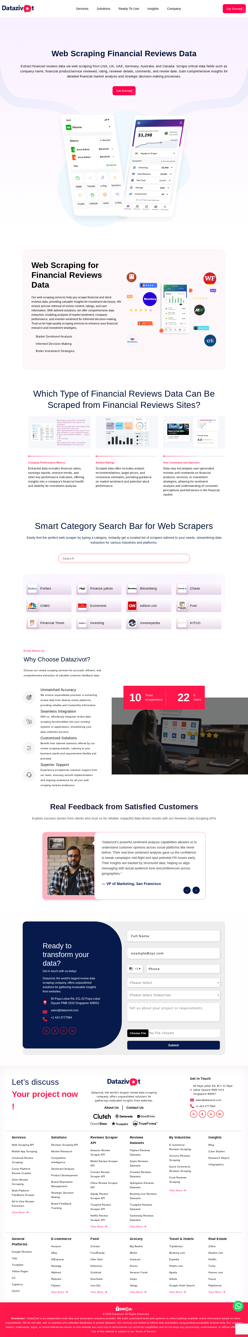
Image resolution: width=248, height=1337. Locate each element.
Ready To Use (129, 9)
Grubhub (95, 1272)
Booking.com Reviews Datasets (143, 1196)
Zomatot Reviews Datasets (140, 1174)
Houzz (212, 1278)
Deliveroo (96, 1265)
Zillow (212, 1246)
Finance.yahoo (101, 588)
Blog (211, 1144)
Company (174, 9)
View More (19, 1212)
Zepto (133, 1278)
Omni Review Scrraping (20, 1181)
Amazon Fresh (139, 1272)
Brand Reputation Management (62, 1184)
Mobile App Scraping (24, 1151)
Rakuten (56, 1278)
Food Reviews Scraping (178, 1179)
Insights (153, 9)
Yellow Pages (20, 1271)
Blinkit (133, 1252)
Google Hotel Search (182, 1285)
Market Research (61, 1151)
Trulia (211, 1265)
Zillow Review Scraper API (104, 1185)
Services (82, 9)
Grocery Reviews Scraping (179, 1158)
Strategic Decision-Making (63, 1195)
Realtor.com (215, 1252)
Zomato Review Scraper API (100, 1174)
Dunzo (134, 1265)
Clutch (16, 1290)
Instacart (135, 1259)
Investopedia (150, 623)
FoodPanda (97, 1252)
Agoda (173, 1272)
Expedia (174, 1259)
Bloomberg (148, 588)
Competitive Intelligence (58, 1160)
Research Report (218, 1157)
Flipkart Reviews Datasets (140, 1152)
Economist (98, 606)
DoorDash (96, 1278)
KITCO (195, 623)
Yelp (14, 1258)
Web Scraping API (23, 1144)
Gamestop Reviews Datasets (142, 1217)
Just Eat (95, 1285)
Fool (193, 606)
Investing (97, 623)
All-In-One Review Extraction (23, 1203)
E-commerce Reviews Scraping (180, 1147)
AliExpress (57, 1259)
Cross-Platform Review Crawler (21, 1171)
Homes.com (215, 1272)
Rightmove (215, 1285)
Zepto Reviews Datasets (139, 1163)
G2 (13, 1277)
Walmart (56, 1272)
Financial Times (52, 623)
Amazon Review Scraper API (100, 1152)
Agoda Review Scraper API (99, 1196)
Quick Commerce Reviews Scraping (180, 1168)
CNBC (45, 606)
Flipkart (55, 1285)
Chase (195, 588)
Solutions (103, 9)
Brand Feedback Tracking (61, 1205)
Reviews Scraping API (64, 1144)
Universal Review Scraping (22, 1160)
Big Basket (136, 1246)
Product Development (64, 1175)
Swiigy (134, 1285)
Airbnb (173, 1278)
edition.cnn (148, 606)
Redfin (212, 1259)
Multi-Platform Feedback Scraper (23, 1192)
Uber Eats (96, 1259)
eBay (54, 1252)
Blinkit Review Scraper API (104, 1163)
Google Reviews (22, 1251)
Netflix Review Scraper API (99, 1217)
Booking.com (177, 1252)
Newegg (56, 1265)
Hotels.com (176, 1265)
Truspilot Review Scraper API (100, 1207)
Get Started (234, 9)
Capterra (17, 1284)
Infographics (216, 1164)
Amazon (56, 1246)
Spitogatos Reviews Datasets (142, 1185)
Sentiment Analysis (62, 1168)
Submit (173, 1045)
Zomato (95, 1246)
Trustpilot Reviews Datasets (141, 1207)
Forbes (45, 588)
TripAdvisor (176, 1246)
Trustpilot (17, 1264)
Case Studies (216, 1151)
